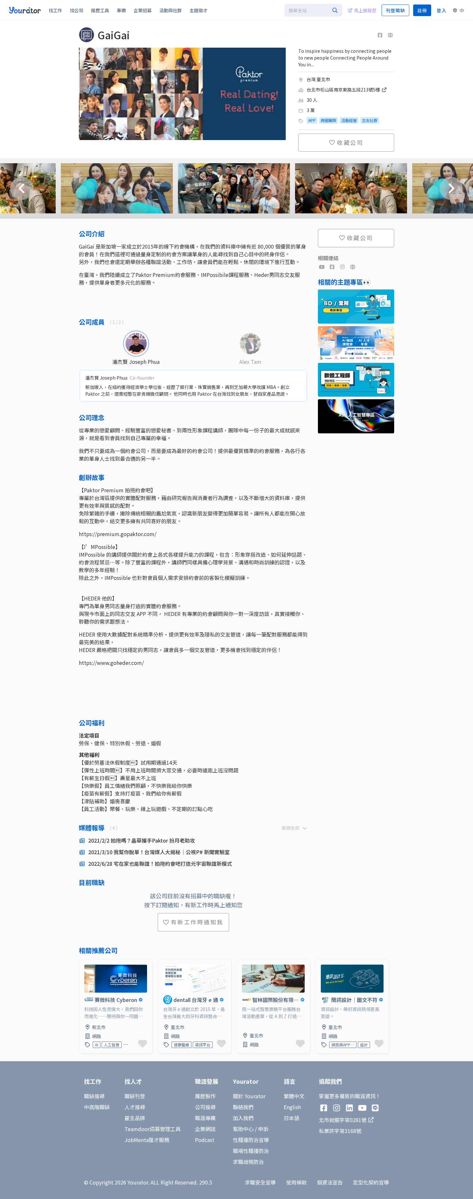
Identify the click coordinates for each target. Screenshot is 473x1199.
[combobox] (313, 10)
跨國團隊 (328, 120)
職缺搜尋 (94, 1096)
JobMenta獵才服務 (147, 1140)
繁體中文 (294, 1096)
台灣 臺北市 (318, 79)
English (292, 1107)
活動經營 (349, 120)
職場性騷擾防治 (251, 1151)
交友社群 (369, 120)
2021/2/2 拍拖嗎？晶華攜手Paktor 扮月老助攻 (141, 840)
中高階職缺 (97, 1107)
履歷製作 (205, 1096)
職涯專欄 (205, 1118)
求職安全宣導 (260, 1182)
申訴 (263, 1129)
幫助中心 (243, 1129)
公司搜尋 (205, 1107)
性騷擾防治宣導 (251, 1140)
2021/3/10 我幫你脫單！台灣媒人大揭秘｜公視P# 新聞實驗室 (159, 852)
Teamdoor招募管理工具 (153, 1129)
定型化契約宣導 (371, 1182)
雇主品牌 (135, 1118)
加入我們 (243, 1118)
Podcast (204, 1140)
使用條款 (296, 1182)
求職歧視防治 (248, 1162)
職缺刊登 (135, 1096)
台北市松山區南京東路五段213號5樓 (344, 89)
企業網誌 (205, 1129)
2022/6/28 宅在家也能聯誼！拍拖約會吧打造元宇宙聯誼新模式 (160, 863)
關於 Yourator (249, 1096)
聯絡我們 (243, 1107)
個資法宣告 (330, 1182)
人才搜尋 (135, 1107)
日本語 (291, 1118)
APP (312, 120)
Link (84, 963)
